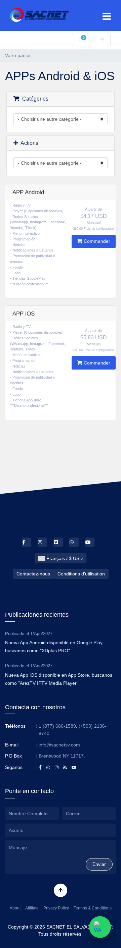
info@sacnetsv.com (59, 744)
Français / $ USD (64, 558)
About (15, 908)
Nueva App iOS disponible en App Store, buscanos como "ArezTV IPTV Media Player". (58, 679)
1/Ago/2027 (41, 633)
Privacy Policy (56, 908)
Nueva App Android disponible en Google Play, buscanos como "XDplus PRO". (54, 646)
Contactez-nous (33, 573)
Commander (96, 241)
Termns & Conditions (93, 908)
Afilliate (32, 908)
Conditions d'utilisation (81, 573)
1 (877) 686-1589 (57, 726)
